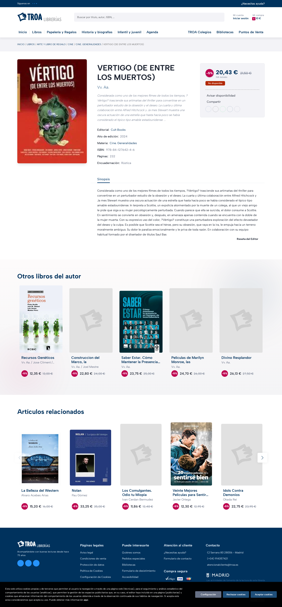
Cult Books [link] (118, 130)
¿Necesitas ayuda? (253, 3)
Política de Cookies (91, 570)
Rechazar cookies (236, 594)
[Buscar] (219, 17)
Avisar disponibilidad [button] (221, 95)
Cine (70, 44)
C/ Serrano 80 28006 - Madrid (225, 552)
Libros (31, 44)
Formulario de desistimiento (138, 570)
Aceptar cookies (264, 594)
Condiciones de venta (93, 558)
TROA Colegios (199, 32)
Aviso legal (86, 552)
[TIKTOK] (36, 3)
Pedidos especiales (133, 558)
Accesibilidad (130, 577)
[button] (258, 17)
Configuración (208, 594)
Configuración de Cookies (95, 577)
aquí (86, 600)
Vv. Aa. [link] (103, 87)
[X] (34, 3)
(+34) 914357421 (217, 558)
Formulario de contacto (177, 558)
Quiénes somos (131, 552)
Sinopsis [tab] (103, 179)
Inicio (20, 44)
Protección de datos (92, 564)
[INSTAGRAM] (20, 563)
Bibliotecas (225, 32)
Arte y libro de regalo (51, 44)
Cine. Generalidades (88, 44)
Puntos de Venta (251, 32)
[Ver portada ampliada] (52, 111)
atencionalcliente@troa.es (222, 564)
